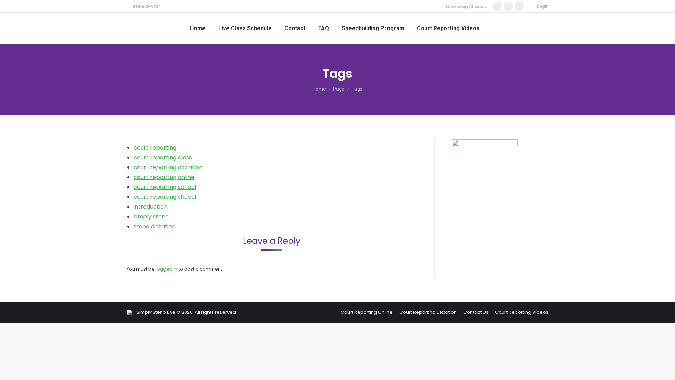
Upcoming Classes (466, 6)
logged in (167, 269)
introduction (150, 207)
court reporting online (164, 177)
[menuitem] (197, 28)
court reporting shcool (165, 197)
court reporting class (163, 157)
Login (542, 6)
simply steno (151, 217)
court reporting (155, 148)
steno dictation (154, 226)
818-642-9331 (147, 6)
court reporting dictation (168, 167)
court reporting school (165, 187)
